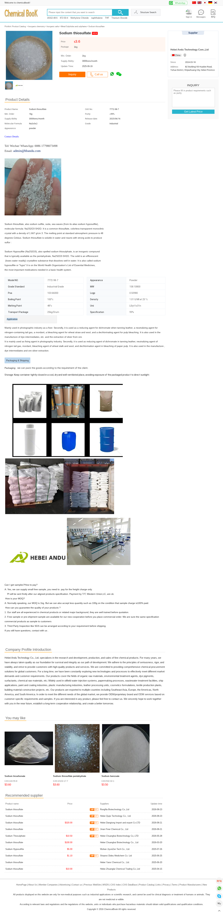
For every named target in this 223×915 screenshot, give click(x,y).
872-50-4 (64, 18)
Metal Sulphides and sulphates (74, 26)
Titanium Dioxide (119, 18)
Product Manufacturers (190, 884)
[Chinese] (194, 3)
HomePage (21, 884)
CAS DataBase (130, 884)
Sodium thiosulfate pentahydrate (69, 776)
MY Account (219, 903)
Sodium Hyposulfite (14, 849)
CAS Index (116, 884)
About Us (32, 884)
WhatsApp (180, 3)
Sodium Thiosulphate (15, 836)
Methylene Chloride (80, 18)
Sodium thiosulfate (96, 26)
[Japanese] (205, 3)
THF (107, 18)
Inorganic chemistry (36, 26)
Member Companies (48, 884)
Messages (201, 17)
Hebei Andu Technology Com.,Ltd (189, 49)
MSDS (106, 884)
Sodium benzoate (110, 776)
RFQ (219, 880)
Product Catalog (19, 26)
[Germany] (210, 3)
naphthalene (97, 18)
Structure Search (148, 12)
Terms (175, 884)
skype (219, 895)
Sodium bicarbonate (15, 776)
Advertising (64, 884)
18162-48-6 (52, 18)
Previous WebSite (92, 884)
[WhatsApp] (219, 888)
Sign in (189, 17)
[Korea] (216, 3)
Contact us (77, 884)
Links (158, 884)
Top (219, 911)
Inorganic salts (53, 26)
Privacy (166, 884)
